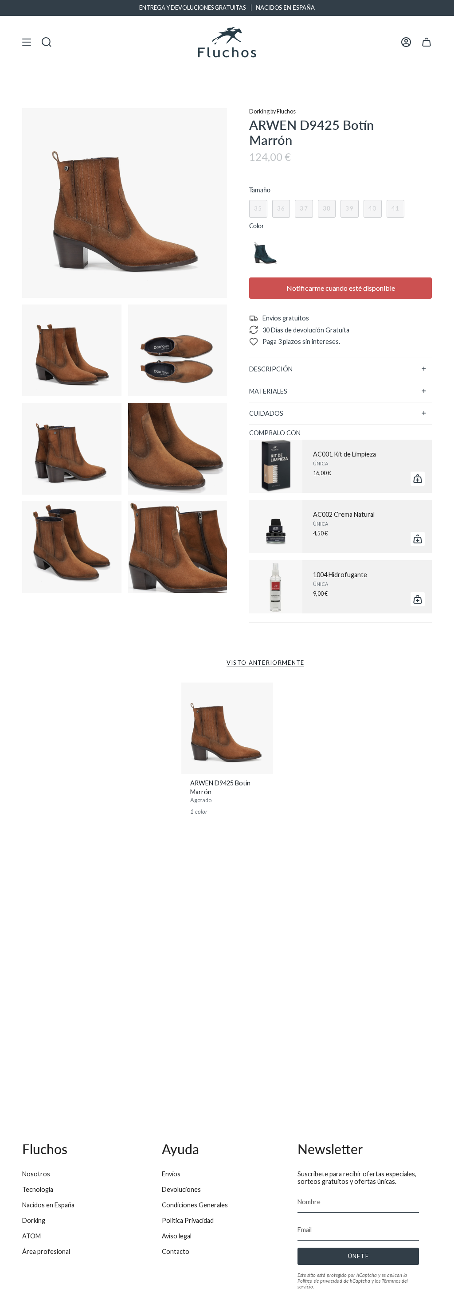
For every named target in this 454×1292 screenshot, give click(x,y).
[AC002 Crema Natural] (275, 526)
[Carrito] (426, 42)
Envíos (171, 1174)
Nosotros (36, 1174)
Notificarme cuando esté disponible (340, 288)
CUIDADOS (266, 413)
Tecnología (37, 1189)
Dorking (33, 1220)
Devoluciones (181, 1189)
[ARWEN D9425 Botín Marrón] (227, 728)
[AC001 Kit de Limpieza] (275, 466)
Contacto (175, 1251)
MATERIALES (268, 391)
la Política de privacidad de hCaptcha (352, 1278)
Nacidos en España (48, 1205)
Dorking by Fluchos (272, 111)
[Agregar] (418, 479)
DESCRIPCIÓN (271, 369)
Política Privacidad (188, 1220)
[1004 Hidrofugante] (275, 586)
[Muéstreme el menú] (26, 42)
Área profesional (46, 1251)
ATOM (31, 1236)
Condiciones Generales (195, 1205)
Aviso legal (177, 1236)
